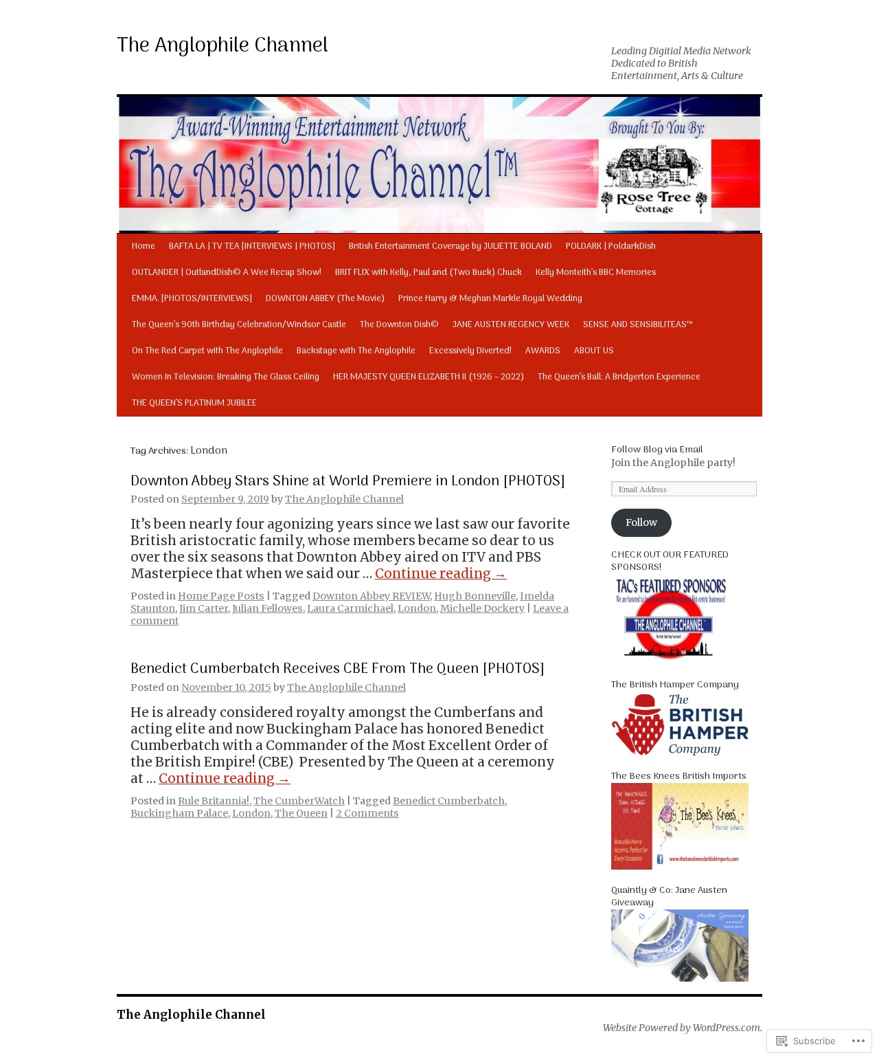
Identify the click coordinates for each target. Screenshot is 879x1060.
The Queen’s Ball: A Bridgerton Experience (619, 377)
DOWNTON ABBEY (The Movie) (325, 298)
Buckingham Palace (179, 813)
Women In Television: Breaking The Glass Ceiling (225, 377)
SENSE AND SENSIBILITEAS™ (638, 325)
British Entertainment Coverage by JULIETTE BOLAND (450, 246)
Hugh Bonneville (475, 596)
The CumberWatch (299, 801)
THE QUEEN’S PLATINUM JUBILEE (194, 403)
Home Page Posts (221, 596)
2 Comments (367, 813)
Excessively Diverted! (470, 351)
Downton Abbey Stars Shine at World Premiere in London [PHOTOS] (347, 482)
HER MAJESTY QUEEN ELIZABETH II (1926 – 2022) (428, 377)
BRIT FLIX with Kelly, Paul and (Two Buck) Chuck (428, 272)
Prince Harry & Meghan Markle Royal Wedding (490, 298)
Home (143, 246)
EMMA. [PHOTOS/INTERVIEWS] (192, 298)
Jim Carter (203, 608)
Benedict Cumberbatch (449, 801)
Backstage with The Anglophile (356, 351)
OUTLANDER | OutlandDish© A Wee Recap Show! (226, 272)
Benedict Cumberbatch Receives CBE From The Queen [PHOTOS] (337, 669)
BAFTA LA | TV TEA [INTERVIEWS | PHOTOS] (252, 246)
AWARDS (542, 351)
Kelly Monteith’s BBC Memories (596, 272)
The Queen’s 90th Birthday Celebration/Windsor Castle (239, 325)
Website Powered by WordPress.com (681, 1027)
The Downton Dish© (399, 325)
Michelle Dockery (482, 608)
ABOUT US (594, 351)
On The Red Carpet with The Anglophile (207, 351)
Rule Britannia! (213, 801)
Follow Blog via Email (657, 450)
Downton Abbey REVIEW (371, 596)
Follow (641, 522)
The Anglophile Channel (222, 46)
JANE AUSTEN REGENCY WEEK (511, 325)
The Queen (301, 813)
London (417, 608)
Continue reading (441, 573)
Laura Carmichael (350, 608)
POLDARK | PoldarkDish (611, 246)
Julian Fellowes (267, 608)
